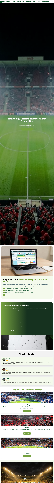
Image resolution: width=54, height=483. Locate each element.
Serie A (34, 1)
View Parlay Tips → (9, 346)
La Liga (38, 1)
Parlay (23, 1)
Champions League (45, 1)
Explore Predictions (27, 129)
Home (14, 1)
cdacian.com (5, 1)
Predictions (19, 1)
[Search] (53, 2)
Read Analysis (27, 410)
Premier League (29, 1)
